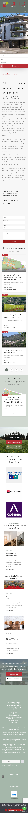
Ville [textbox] (2, 59)
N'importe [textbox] (3, 62)
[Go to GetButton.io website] (24, 811)
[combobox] (14, 55)
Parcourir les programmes (14, 678)
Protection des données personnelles (14, 783)
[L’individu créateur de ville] (14, 588)
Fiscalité (9, 551)
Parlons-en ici (6, 74)
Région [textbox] (3, 55)
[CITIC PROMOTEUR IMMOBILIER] (14, 7)
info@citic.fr (14, 709)
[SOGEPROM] (14, 499)
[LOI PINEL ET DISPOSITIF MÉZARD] (14, 630)
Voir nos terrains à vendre (14, 447)
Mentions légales (14, 786)
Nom (4, 215)
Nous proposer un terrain (14, 442)
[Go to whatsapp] (24, 808)
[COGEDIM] (14, 517)
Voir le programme (14, 268)
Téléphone (5, 220)
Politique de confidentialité (15, 810)
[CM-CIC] (14, 482)
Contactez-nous (14, 674)
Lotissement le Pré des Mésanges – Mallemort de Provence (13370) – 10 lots (13, 277)
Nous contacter (10, 290)
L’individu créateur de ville (12, 597)
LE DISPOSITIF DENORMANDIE (11, 554)
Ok (6, 810)
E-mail (4, 225)
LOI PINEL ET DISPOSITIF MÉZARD (13, 639)
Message (5, 231)
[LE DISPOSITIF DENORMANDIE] (14, 545)
